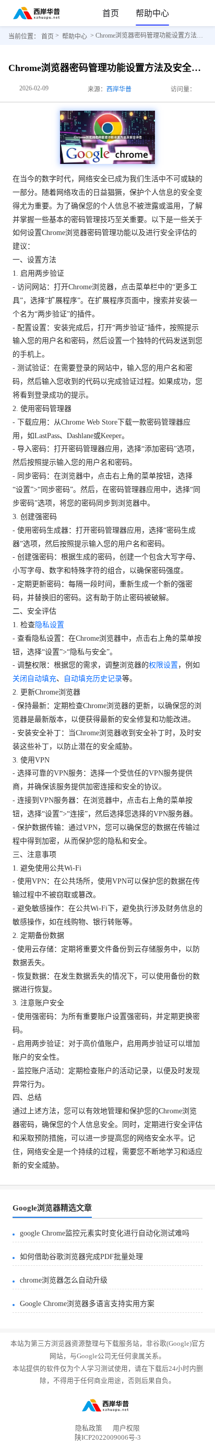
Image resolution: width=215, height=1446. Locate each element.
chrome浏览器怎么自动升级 (64, 1280)
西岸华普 (119, 89)
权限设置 (163, 665)
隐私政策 (88, 1428)
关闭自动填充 (34, 679)
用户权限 (126, 1428)
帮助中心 (152, 13)
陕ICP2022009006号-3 (108, 1439)
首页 (110, 13)
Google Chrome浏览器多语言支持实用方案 (87, 1304)
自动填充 (78, 679)
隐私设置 (49, 625)
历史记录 (107, 679)
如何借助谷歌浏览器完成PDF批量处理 (81, 1257)
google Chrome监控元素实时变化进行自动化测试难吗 (104, 1233)
